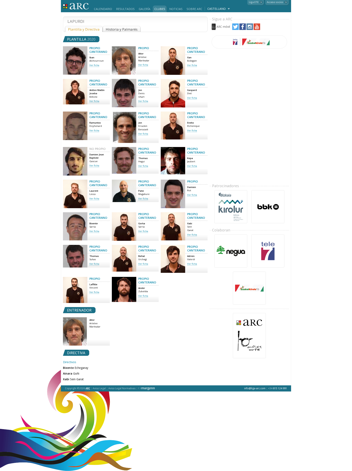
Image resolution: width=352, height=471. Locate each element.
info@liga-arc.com (254, 388)
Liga (76, 6)
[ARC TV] (249, 42)
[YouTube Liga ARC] (257, 29)
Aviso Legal (99, 388)
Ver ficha (94, 65)
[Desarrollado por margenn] (146, 388)
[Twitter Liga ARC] (235, 29)
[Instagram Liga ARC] (249, 29)
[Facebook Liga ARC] (242, 29)
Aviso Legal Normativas (121, 388)
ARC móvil (223, 27)
